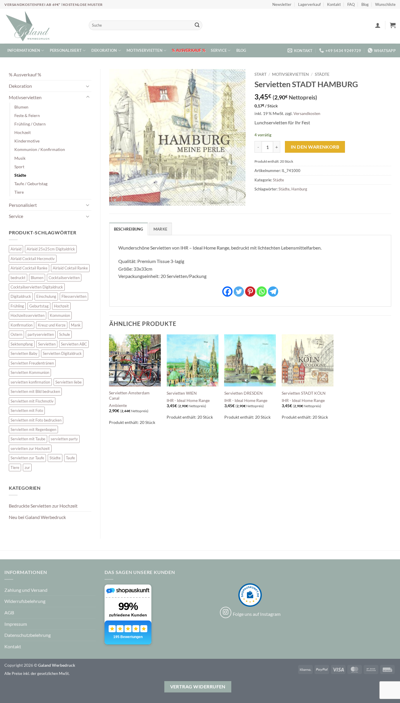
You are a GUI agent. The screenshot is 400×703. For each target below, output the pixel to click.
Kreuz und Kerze (52, 325)
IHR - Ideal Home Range (188, 400)
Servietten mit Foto (27, 410)
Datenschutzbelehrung (27, 635)
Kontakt (334, 4)
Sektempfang (22, 344)
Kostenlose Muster (83, 4)
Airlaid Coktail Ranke (70, 268)
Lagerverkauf (309, 4)
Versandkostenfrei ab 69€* (32, 4)
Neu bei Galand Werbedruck (37, 517)
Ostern (16, 334)
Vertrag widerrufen (197, 686)
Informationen (23, 50)
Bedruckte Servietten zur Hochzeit (43, 505)
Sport (19, 166)
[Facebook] (227, 291)
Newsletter (281, 4)
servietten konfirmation (30, 382)
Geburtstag (39, 306)
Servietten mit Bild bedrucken (35, 391)
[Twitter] (239, 291)
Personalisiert (66, 50)
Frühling (17, 306)
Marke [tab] (160, 229)
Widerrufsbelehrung (24, 601)
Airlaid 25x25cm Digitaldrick (51, 249)
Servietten (47, 344)
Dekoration (104, 50)
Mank (76, 325)
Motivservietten (145, 50)
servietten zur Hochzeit (30, 448)
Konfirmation (22, 325)
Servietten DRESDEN (243, 393)
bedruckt (18, 277)
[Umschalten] (87, 86)
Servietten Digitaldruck (62, 353)
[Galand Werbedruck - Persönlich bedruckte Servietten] (27, 26)
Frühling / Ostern (30, 123)
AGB (9, 612)
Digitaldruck (21, 296)
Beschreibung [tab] (128, 229)
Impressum (15, 624)
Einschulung (46, 296)
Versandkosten (306, 113)
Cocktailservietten (64, 277)
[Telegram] (273, 291)
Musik (19, 158)
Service (219, 50)
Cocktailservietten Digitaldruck (37, 287)
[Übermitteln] (197, 25)
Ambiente (118, 405)
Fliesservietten (73, 296)
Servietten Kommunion (30, 372)
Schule (64, 334)
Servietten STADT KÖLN (304, 393)
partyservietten (41, 334)
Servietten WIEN (182, 393)
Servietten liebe (68, 382)
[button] (378, 25)
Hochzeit (22, 132)
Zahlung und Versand (25, 590)
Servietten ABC (74, 344)
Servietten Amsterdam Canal (129, 395)
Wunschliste (385, 4)
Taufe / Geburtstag (30, 183)
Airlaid (16, 249)
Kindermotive (27, 140)
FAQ (351, 4)
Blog (365, 4)
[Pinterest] (250, 291)
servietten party (64, 438)
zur (27, 467)
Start (260, 74)
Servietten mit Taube (28, 438)
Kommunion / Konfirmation (39, 149)
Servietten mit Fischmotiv (32, 401)
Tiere (19, 192)
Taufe (70, 458)
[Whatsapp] (262, 291)
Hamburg (299, 189)
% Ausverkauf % (188, 50)
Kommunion (60, 315)
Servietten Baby (24, 353)
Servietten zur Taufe (27, 458)
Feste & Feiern (27, 115)
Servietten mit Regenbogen (33, 429)
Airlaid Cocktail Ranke (29, 268)
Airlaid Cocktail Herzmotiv (33, 258)
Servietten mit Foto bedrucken (36, 420)
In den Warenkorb (315, 146)
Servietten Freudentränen (32, 363)
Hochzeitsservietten (28, 315)
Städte (20, 175)
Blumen (21, 106)
